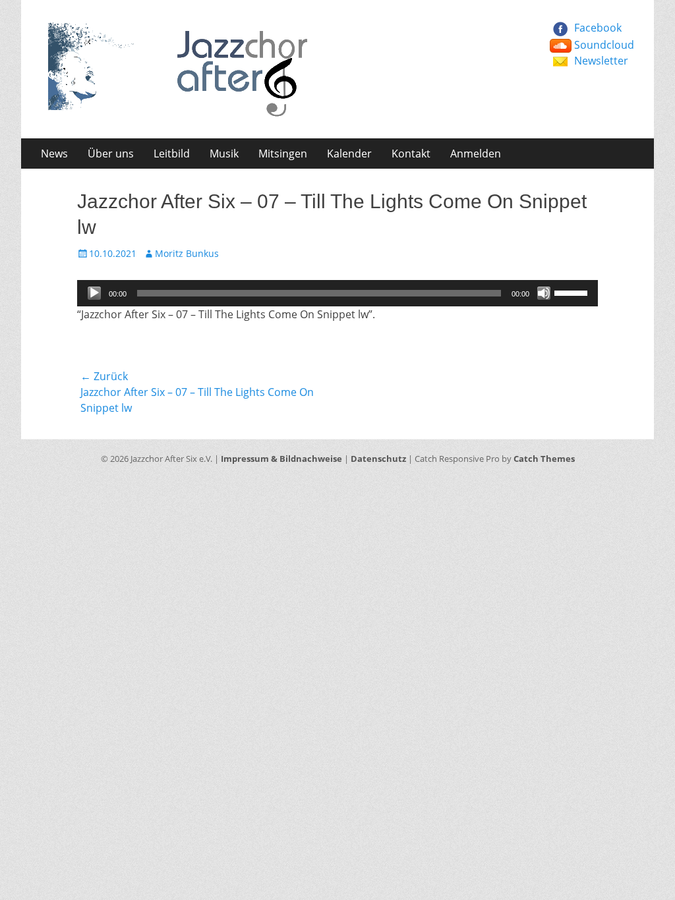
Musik (224, 153)
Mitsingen (282, 153)
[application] (337, 293)
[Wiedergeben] (94, 293)
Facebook (598, 27)
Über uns (111, 153)
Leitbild (172, 153)
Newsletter (601, 60)
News (54, 153)
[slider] (572, 292)
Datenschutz (378, 458)
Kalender (349, 153)
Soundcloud (604, 45)
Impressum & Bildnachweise (281, 458)
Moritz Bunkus (187, 253)
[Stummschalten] (543, 293)
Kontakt (411, 153)
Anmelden (475, 153)
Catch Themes (544, 458)
